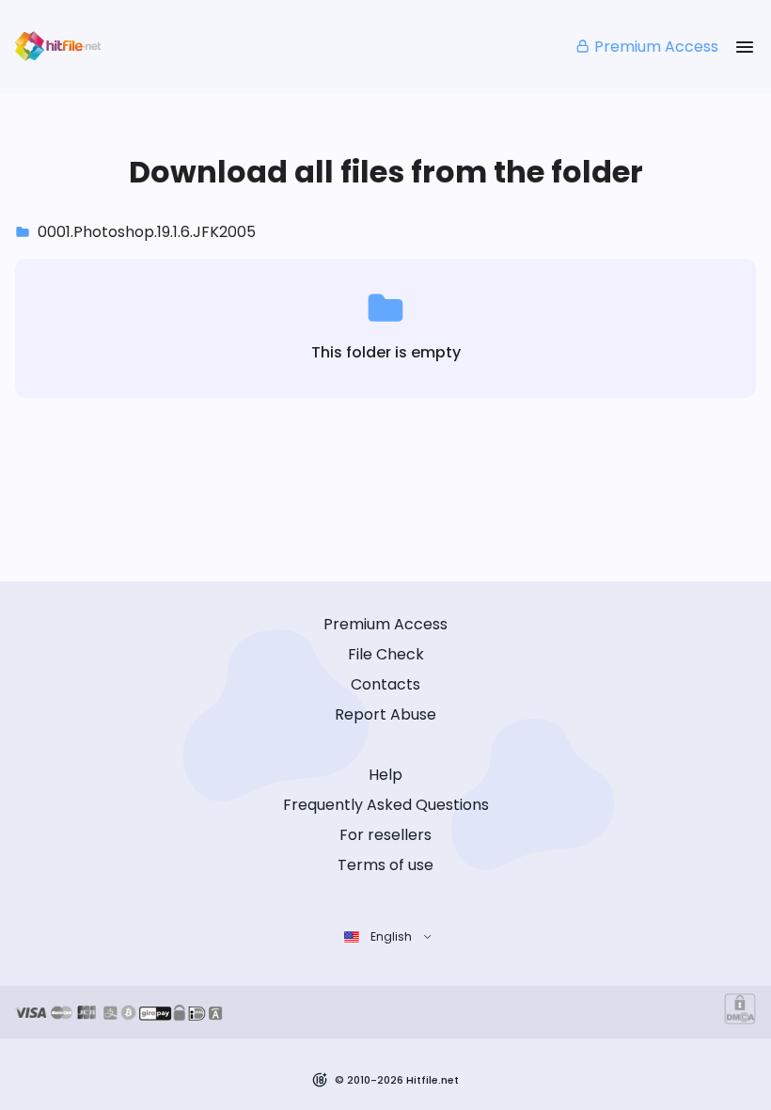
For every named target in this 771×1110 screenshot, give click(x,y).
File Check (386, 654)
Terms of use (385, 865)
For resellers (385, 835)
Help (385, 774)
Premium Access (656, 46)
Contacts (385, 684)
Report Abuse (385, 714)
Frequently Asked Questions (386, 805)
